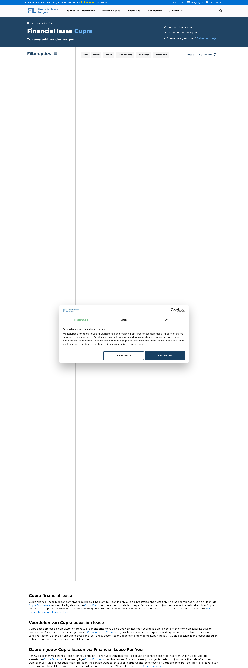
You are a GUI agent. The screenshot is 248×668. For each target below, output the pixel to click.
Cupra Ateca (94, 632)
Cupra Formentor (40, 605)
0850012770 (178, 2)
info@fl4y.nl (197, 2)
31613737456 (215, 2)
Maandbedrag (125, 54)
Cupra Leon (113, 632)
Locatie (108, 54)
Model (96, 54)
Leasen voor (134, 10)
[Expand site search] (220, 10)
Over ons (174, 10)
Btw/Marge (143, 54)
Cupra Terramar (53, 659)
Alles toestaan (165, 355)
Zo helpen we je (206, 38)
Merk (85, 54)
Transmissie (161, 54)
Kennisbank (155, 10)
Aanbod (71, 10)
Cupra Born (91, 605)
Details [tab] (124, 320)
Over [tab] (167, 320)
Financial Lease (111, 10)
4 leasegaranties (153, 666)
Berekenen (88, 10)
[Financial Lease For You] (42, 10)
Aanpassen (122, 355)
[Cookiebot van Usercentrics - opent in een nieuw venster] (172, 310)
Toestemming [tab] (81, 320)
